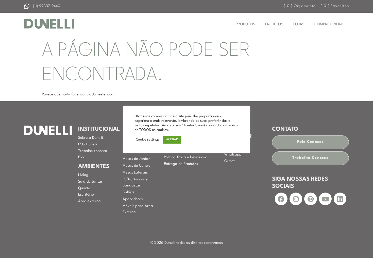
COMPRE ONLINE (329, 24)
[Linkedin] (340, 199)
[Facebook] (281, 199)
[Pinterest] (310, 199)
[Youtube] (325, 199)
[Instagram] (296, 199)
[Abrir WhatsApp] (360, 245)
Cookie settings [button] (147, 139)
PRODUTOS (245, 24)
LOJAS (298, 24)
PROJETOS (274, 24)
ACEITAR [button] (172, 139)
